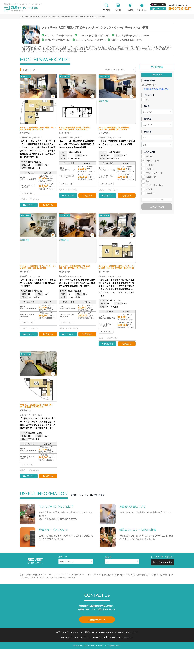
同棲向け (149, 164)
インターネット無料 (154, 185)
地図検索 (130, 10)
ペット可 (149, 168)
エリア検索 (106, 10)
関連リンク (66, 637)
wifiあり (149, 189)
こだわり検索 (142, 10)
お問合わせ (29, 205)
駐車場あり (150, 193)
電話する (49, 205)
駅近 (148, 181)
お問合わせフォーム (97, 619)
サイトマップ (78, 637)
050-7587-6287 (181, 8)
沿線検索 (118, 10)
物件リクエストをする (162, 562)
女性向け (149, 156)
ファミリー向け (152, 160)
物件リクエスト (158, 8)
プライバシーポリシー (96, 637)
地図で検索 (158, 67)
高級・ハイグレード (154, 172)
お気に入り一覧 (159, 4)
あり (147, 99)
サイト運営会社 (114, 637)
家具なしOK (151, 177)
